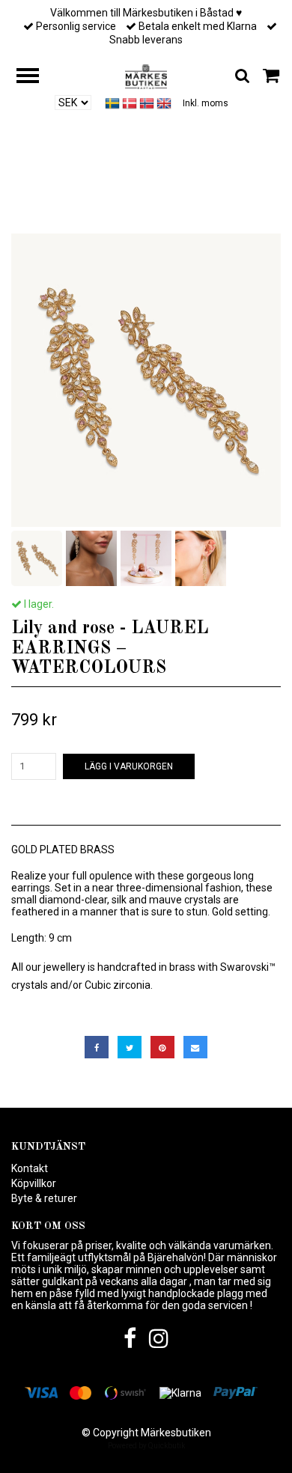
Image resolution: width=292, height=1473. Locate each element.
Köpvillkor (33, 1183)
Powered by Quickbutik (146, 1446)
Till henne (92, 195)
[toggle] (35, 77)
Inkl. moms (205, 103)
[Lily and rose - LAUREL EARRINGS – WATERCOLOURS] (146, 380)
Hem (39, 195)
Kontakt (29, 1168)
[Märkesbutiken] (145, 76)
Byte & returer (44, 1198)
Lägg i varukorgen (129, 766)
